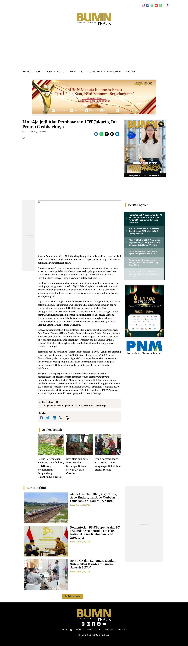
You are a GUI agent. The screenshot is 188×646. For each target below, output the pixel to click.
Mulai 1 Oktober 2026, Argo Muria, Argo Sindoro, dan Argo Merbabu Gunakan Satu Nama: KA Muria (93, 497)
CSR (49, 71)
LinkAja (49, 402)
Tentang (67, 629)
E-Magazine (114, 71)
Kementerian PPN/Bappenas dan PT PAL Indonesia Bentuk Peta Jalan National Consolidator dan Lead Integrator (95, 532)
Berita (38, 71)
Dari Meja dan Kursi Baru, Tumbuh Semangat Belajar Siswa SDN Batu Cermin (77, 466)
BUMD (60, 71)
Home (26, 71)
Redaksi (130, 71)
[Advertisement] (79, 50)
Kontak (121, 629)
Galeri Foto (96, 71)
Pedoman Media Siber (88, 629)
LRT (56, 402)
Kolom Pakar (77, 71)
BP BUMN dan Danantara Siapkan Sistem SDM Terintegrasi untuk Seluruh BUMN (93, 564)
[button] (167, 5)
